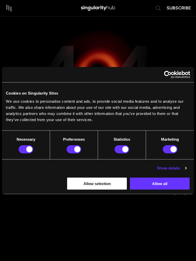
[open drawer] (9, 8)
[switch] (74, 149)
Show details (168, 168)
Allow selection (97, 183)
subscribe (179, 8)
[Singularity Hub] (98, 8)
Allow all (159, 183)
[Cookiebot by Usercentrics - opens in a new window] (167, 75)
